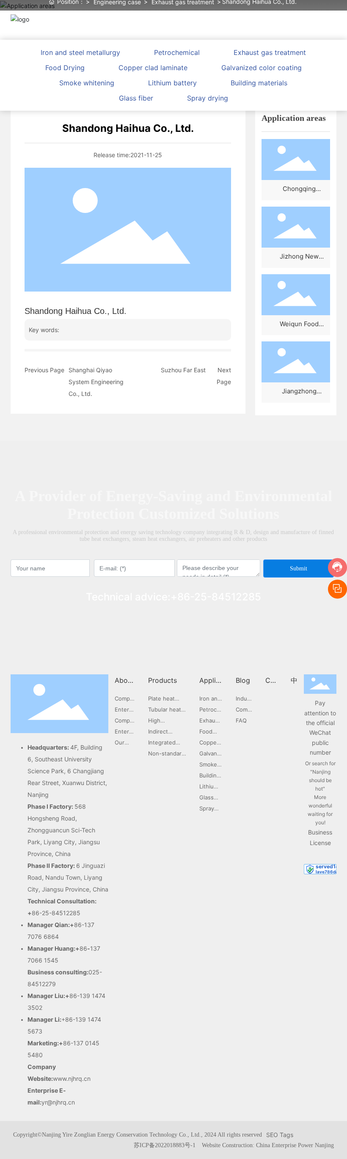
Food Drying (65, 67)
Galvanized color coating (261, 67)
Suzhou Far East (183, 370)
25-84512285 (227, 597)
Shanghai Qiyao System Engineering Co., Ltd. (96, 381)
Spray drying (207, 98)
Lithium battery (172, 83)
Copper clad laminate (152, 67)
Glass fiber (136, 98)
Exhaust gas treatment (270, 52)
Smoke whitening (86, 83)
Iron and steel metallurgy (80, 52)
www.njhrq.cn (72, 1078)
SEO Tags (279, 1134)
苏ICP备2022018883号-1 (165, 1145)
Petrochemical (177, 52)
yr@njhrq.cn (58, 1102)
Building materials (259, 83)
